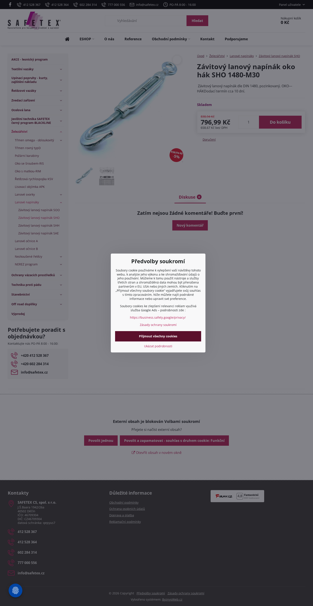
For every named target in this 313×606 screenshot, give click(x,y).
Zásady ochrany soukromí (158, 325)
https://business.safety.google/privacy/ (158, 317)
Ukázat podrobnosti (158, 346)
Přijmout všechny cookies (158, 336)
